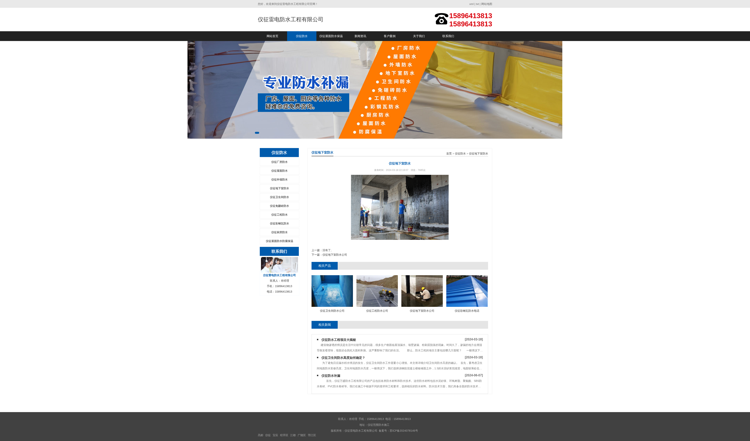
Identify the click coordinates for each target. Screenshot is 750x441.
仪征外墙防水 (279, 179)
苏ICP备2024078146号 (404, 430)
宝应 (275, 435)
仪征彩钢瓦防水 (279, 223)
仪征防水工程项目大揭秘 (338, 339)
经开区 (284, 435)
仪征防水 (302, 36)
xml (471, 3)
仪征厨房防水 (279, 232)
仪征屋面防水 (279, 170)
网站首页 (272, 36)
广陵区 (302, 435)
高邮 (260, 435)
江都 (293, 435)
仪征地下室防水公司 (334, 254)
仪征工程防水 (279, 214)
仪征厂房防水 (279, 161)
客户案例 (390, 36)
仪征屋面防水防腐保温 (279, 241)
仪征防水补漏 (330, 375)
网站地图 (486, 3)
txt (477, 3)
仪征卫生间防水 (279, 197)
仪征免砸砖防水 (279, 205)
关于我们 (419, 36)
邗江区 (312, 435)
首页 (449, 153)
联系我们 (448, 36)
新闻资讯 (360, 36)
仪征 (268, 435)
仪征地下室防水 (279, 188)
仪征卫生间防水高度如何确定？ (343, 357)
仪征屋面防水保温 (331, 36)
